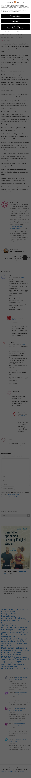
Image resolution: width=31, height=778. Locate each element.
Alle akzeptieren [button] (15, 16)
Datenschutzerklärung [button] (16, 31)
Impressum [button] (24, 31)
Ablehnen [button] (15, 21)
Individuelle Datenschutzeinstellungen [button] (15, 27)
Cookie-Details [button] (8, 31)
